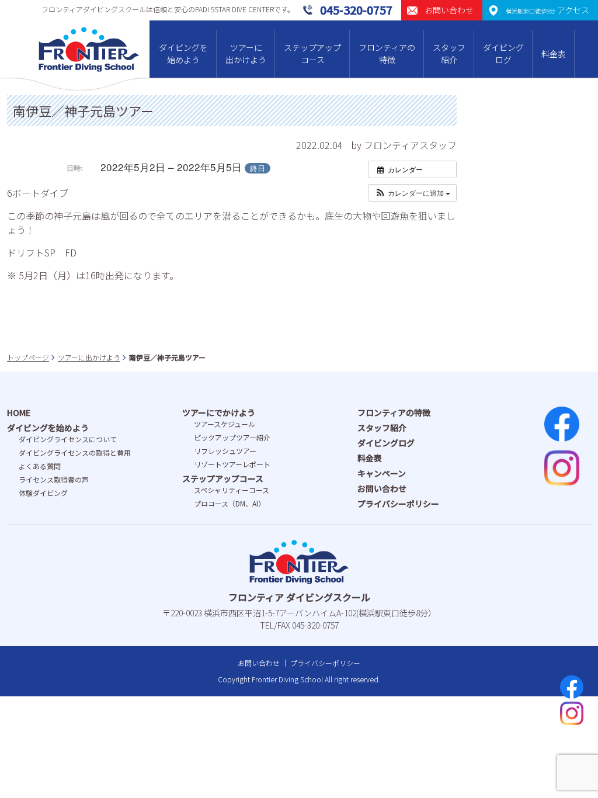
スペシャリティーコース (231, 490)
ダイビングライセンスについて (68, 439)
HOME (18, 412)
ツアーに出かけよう (245, 53)
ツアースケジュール (224, 424)
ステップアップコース (312, 53)
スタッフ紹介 (449, 53)
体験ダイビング (43, 493)
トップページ (28, 357)
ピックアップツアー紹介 (232, 437)
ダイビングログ (503, 53)
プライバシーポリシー (398, 503)
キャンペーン (381, 473)
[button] (412, 193)
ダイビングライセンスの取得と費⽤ (75, 452)
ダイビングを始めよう (183, 53)
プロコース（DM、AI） (229, 503)
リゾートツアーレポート (232, 464)
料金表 (553, 54)
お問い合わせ (381, 488)
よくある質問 (40, 466)
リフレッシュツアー (225, 451)
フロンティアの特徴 (387, 53)
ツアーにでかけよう (218, 412)
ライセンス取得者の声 (54, 479)
